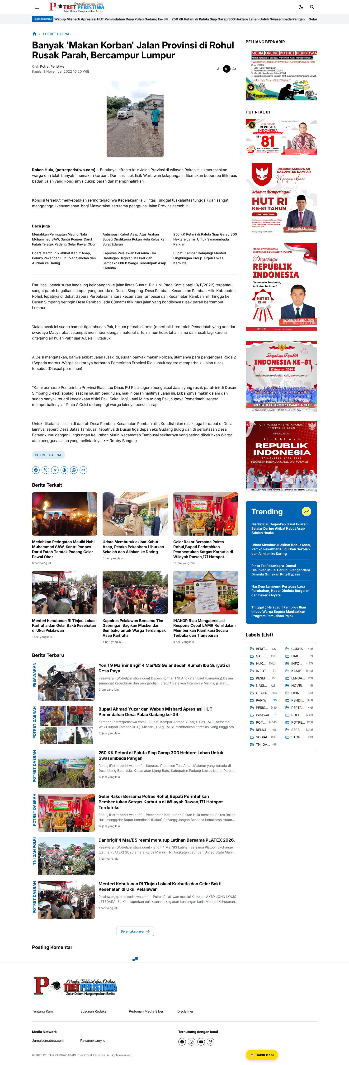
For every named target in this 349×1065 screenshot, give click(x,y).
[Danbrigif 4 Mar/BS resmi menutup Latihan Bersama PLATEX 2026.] (66, 856)
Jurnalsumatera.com (48, 1040)
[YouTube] (201, 1042)
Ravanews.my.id (92, 1040)
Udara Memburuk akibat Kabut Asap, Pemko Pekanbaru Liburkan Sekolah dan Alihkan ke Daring (64, 258)
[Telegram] (55, 470)
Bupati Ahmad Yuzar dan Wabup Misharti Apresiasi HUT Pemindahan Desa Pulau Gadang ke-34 (155, 712)
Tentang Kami (42, 1011)
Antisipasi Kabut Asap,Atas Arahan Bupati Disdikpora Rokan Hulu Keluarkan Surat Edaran (134, 239)
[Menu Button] (37, 7)
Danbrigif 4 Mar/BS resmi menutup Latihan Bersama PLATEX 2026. (167, 840)
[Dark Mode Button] (301, 7)
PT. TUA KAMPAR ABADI (59, 1055)
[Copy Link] (83, 470)
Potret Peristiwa (94, 1055)
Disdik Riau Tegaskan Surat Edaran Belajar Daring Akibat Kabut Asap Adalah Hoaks (279, 528)
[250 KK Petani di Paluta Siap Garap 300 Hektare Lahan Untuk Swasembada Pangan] (66, 769)
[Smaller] (219, 69)
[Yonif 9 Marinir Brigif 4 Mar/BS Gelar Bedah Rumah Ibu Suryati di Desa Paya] (66, 682)
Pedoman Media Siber (146, 1011)
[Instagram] (191, 1042)
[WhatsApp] (74, 470)
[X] (45, 470)
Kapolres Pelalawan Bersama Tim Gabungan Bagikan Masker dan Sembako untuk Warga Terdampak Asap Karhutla (134, 260)
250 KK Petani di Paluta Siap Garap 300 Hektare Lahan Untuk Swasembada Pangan (162, 19)
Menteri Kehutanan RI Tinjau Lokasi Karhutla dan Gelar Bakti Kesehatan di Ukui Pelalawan (64, 625)
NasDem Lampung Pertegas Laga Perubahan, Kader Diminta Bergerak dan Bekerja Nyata (280, 590)
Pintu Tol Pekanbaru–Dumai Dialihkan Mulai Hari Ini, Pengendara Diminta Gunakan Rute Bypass (280, 570)
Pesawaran (34, 675)
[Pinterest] (64, 470)
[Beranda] (34, 33)
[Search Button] (312, 7)
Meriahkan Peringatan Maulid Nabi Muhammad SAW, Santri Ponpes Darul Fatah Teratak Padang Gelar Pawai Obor (63, 239)
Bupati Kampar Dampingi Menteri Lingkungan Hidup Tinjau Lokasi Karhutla (199, 258)
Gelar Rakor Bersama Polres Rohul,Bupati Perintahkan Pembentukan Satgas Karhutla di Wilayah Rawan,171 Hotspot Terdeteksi (203, 549)
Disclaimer (185, 1011)
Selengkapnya (132, 931)
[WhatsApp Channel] (210, 1042)
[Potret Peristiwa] (75, 7)
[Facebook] (36, 470)
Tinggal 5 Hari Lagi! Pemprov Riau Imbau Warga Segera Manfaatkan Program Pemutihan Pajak (278, 611)
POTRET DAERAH (48, 455)
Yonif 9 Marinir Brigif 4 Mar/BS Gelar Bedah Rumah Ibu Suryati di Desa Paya (164, 668)
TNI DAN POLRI (34, 851)
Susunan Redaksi (93, 1011)
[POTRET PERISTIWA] (75, 985)
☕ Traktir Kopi (262, 1055)
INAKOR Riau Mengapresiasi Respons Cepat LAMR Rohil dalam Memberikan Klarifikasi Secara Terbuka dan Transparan (204, 628)
